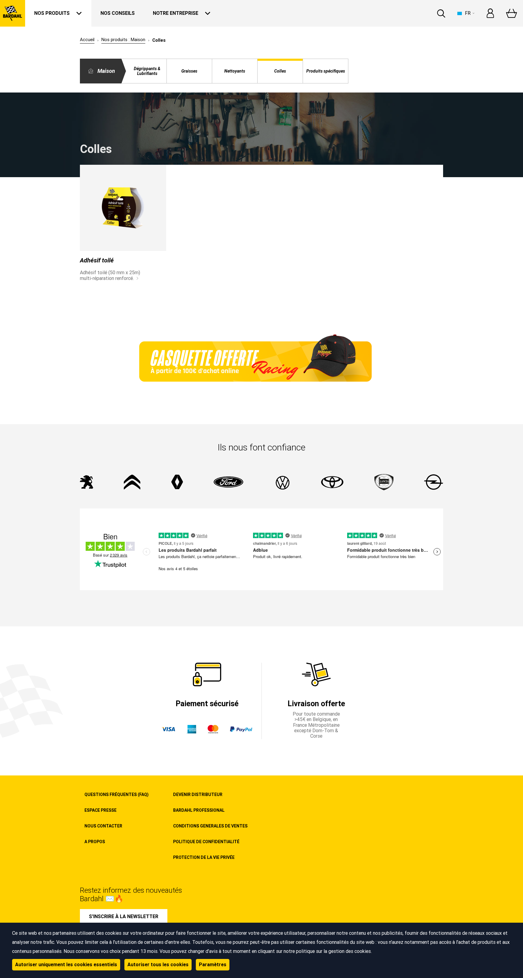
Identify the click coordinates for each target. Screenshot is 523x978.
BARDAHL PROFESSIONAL (199, 810)
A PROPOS (94, 841)
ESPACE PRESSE (100, 810)
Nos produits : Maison (123, 39)
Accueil (87, 39)
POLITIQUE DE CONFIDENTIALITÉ (206, 841)
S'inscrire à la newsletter (123, 916)
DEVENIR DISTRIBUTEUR (197, 794)
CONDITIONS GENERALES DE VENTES (210, 826)
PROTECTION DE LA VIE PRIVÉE (204, 857)
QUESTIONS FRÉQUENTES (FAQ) (116, 794)
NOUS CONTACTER (103, 826)
